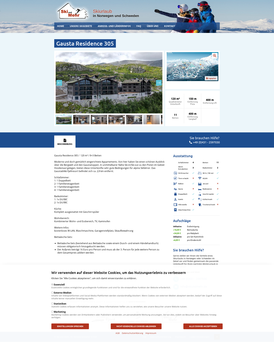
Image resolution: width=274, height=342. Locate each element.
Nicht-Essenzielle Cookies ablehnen (136, 326)
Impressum (150, 333)
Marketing (60, 311)
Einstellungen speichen (70, 326)
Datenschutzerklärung (132, 333)
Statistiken (60, 303)
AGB (118, 333)
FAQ (138, 26)
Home (60, 26)
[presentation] (59, 83)
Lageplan (212, 78)
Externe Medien (62, 292)
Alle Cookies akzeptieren (203, 326)
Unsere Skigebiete (81, 26)
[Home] (72, 11)
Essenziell (59, 284)
